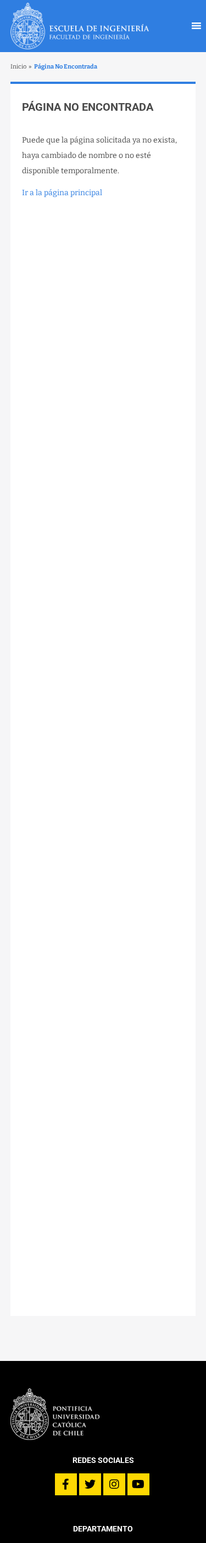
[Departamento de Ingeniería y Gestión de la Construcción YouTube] (138, 1484)
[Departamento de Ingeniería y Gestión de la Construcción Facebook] (66, 1484)
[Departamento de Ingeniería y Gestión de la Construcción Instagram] (114, 1484)
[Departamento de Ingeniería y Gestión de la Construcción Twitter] (90, 1484)
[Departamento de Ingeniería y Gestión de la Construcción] (79, 26)
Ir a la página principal (62, 192)
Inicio (18, 66)
